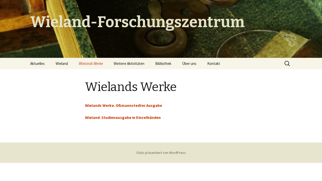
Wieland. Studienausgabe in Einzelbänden (123, 117)
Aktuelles (37, 63)
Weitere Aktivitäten (129, 63)
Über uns (189, 63)
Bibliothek (163, 63)
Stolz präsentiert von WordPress (161, 152)
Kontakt (213, 63)
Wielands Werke (91, 63)
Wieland (62, 63)
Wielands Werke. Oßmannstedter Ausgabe (123, 105)
